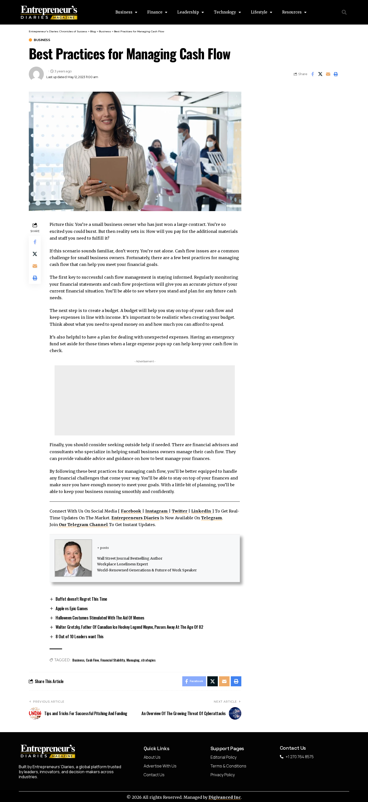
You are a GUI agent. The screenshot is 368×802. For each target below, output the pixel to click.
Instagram (157, 511)
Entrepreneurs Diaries (135, 517)
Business (42, 40)
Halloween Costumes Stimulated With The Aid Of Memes (100, 617)
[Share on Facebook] (312, 74)
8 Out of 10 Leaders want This (80, 636)
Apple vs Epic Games (72, 608)
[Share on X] (320, 74)
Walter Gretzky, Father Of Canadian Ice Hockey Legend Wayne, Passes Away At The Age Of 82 (129, 627)
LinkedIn (201, 511)
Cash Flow (92, 660)
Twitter (180, 511)
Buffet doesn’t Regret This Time (81, 599)
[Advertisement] (145, 400)
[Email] (327, 74)
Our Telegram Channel (84, 524)
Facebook (131, 511)
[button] (344, 12)
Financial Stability (112, 660)
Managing (132, 660)
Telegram (211, 517)
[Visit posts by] (36, 74)
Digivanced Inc (225, 797)
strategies (148, 660)
